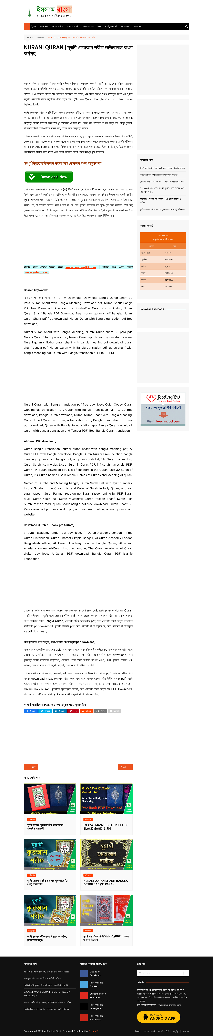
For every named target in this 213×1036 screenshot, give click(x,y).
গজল (99, 26)
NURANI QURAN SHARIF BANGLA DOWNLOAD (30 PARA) (105, 882)
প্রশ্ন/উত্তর (125, 26)
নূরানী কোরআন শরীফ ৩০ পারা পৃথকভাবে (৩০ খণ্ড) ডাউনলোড (162, 209)
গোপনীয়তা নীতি (163, 1031)
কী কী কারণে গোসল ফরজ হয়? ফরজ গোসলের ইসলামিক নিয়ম (162, 168)
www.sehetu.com (37, 272)
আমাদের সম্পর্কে (149, 1031)
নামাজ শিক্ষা (44, 26)
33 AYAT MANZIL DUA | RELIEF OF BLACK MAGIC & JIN (105, 826)
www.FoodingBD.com (80, 267)
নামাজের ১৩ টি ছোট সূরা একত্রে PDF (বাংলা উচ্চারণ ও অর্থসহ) (160, 200)
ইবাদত (33, 26)
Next (123, 767)
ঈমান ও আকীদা (57, 26)
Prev (33, 767)
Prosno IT (94, 1031)
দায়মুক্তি (176, 1031)
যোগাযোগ (186, 1031)
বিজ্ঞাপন (137, 1031)
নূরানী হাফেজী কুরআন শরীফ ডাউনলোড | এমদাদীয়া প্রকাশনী (162, 181)
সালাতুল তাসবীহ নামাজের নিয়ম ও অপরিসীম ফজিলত (158, 174)
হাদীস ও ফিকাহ (88, 26)
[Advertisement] (136, 10)
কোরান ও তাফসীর (73, 26)
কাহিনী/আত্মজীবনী (111, 26)
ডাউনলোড (138, 26)
